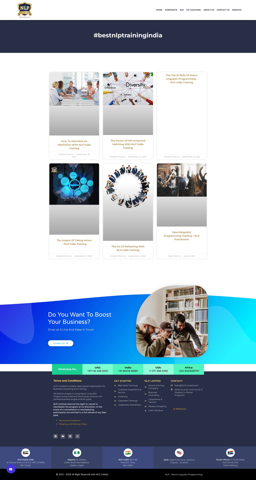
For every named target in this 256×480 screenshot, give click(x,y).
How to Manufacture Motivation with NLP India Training (74, 145)
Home (159, 10)
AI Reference (179, 409)
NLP (182, 10)
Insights (236, 10)
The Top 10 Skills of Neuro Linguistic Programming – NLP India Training (182, 79)
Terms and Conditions (69, 420)
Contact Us (223, 10)
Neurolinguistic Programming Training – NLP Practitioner (182, 236)
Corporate (171, 10)
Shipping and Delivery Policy (73, 424)
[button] (11, 468)
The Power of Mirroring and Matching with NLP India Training (128, 144)
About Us (209, 10)
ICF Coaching (193, 10)
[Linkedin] (70, 436)
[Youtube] (63, 436)
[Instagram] (77, 436)
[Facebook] (55, 436)
